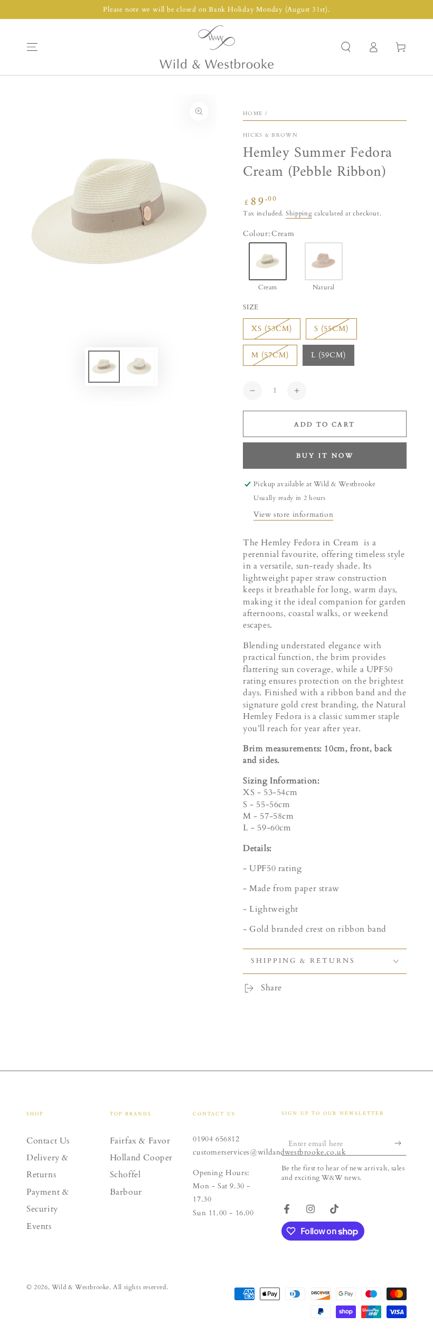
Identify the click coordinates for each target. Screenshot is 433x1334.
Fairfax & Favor (140, 1141)
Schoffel (125, 1174)
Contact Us (48, 1141)
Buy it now (325, 455)
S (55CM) (331, 329)
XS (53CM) (271, 329)
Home (252, 113)
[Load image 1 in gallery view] (104, 367)
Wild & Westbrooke (80, 1287)
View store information (293, 514)
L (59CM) (328, 355)
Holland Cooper (141, 1157)
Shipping (299, 213)
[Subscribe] (400, 1143)
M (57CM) (270, 355)
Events (39, 1226)
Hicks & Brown (270, 135)
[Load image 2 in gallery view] (139, 367)
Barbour (126, 1192)
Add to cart (324, 424)
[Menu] (32, 47)
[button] (346, 47)
